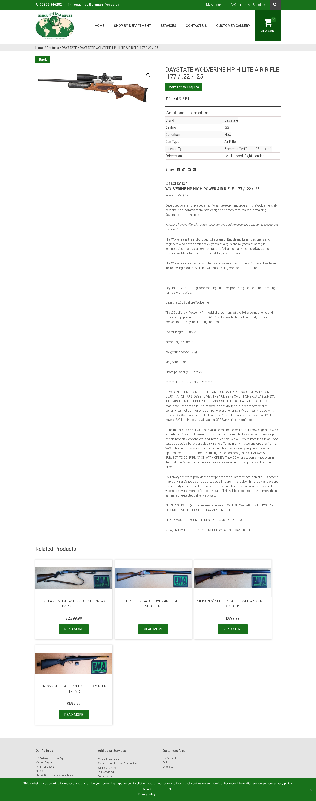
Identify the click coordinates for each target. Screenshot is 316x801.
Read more (73, 629)
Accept (146, 789)
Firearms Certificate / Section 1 (248, 149)
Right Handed (254, 156)
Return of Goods (45, 766)
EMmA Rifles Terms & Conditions (54, 775)
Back (43, 59)
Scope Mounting (107, 767)
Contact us (196, 26)
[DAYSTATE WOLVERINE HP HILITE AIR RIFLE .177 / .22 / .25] (178, 170)
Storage (40, 770)
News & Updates (255, 4)
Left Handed (233, 156)
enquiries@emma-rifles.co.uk (96, 4)
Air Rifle (230, 142)
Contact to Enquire (184, 87)
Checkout (167, 766)
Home (99, 26)
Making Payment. (45, 762)
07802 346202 (51, 4)
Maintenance (105, 776)
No (171, 789)
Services (168, 26)
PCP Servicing (106, 771)
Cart (164, 762)
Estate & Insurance (108, 759)
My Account (214, 4)
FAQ (233, 4)
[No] (310, 789)
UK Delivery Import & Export (51, 758)
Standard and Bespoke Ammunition (118, 763)
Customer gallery (233, 26)
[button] (148, 75)
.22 (226, 127)
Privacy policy (146, 794)
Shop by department (132, 26)
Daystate (231, 120)
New (227, 135)
